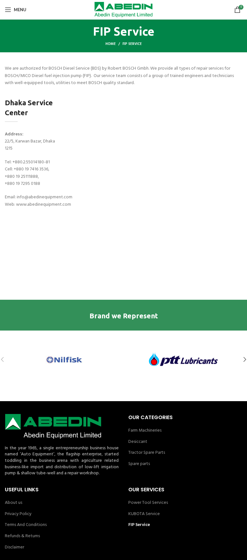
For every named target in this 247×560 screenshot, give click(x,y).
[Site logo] (123, 9)
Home (110, 44)
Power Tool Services (148, 503)
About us (13, 503)
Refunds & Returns (22, 536)
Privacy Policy (18, 514)
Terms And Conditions (26, 525)
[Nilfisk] (64, 359)
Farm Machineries (144, 430)
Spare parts (139, 464)
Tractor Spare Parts (146, 453)
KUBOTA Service (144, 514)
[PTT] (183, 359)
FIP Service (139, 525)
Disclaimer (14, 547)
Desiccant (137, 442)
